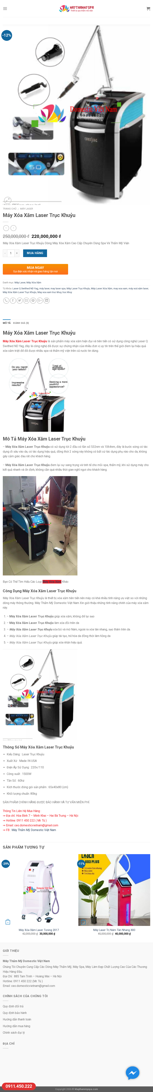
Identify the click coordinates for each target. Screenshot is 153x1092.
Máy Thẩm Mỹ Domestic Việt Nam (34, 830)
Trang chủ (9, 208)
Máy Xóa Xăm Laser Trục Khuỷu (19, 292)
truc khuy (67, 292)
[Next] (150, 898)
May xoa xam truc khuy (49, 292)
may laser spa (58, 288)
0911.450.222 (19, 1086)
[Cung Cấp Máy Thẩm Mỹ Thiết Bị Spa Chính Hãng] (76, 8)
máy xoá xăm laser (138, 288)
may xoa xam (120, 288)
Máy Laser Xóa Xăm (101, 288)
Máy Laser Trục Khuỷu (78, 288)
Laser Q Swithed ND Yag (25, 288)
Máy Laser (26, 208)
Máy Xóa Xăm (33, 282)
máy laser (44, 288)
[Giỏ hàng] (148, 8)
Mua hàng (35, 253)
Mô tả (7, 323)
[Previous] (3, 898)
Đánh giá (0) (21, 323)
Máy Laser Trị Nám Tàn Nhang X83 (114, 930)
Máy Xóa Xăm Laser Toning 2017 (39, 930)
